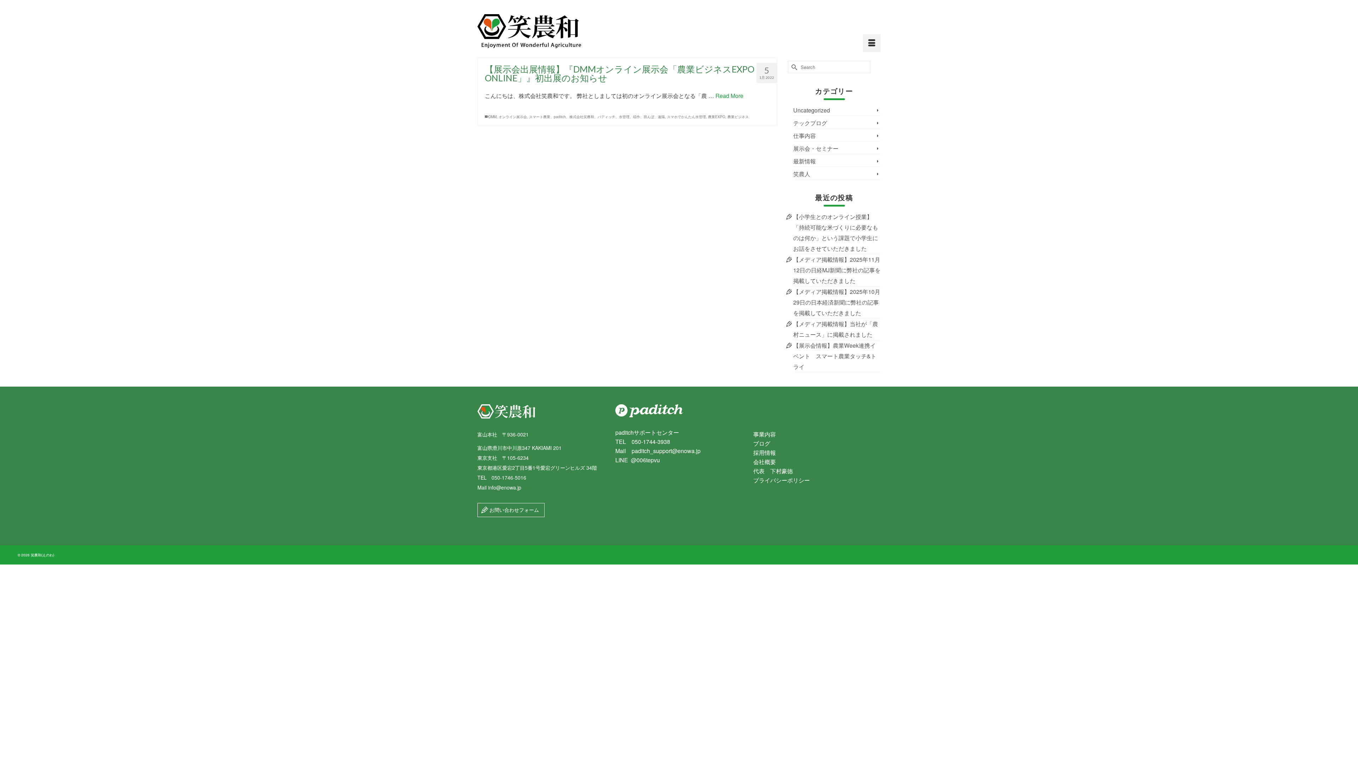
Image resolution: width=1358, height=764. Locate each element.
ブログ (761, 443)
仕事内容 (804, 136)
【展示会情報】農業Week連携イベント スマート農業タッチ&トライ (834, 356)
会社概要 (764, 462)
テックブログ (810, 123)
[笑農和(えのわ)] (541, 31)
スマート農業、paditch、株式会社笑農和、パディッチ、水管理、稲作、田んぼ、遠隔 (597, 116)
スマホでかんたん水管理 (686, 116)
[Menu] (872, 43)
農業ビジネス (738, 116)
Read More (729, 96)
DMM (492, 116)
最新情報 (804, 161)
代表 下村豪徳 (773, 471)
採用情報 (764, 452)
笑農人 (801, 174)
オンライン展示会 (513, 116)
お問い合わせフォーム (513, 509)
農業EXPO (716, 116)
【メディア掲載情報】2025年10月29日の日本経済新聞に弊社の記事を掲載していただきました (836, 302)
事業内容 (764, 434)
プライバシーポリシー (781, 480)
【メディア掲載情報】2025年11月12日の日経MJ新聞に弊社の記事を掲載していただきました (837, 270)
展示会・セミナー (815, 148)
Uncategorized (811, 110)
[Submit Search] (793, 67)
